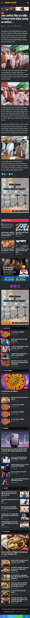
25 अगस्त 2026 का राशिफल (17, 405)
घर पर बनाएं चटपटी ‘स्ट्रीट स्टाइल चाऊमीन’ (18, 591)
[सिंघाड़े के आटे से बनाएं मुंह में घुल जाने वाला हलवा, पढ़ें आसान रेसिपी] (5, 563)
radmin (3, 26)
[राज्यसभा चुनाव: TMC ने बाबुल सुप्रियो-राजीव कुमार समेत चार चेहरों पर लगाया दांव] (24, 516)
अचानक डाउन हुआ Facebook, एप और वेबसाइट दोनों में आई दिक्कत (20, 465)
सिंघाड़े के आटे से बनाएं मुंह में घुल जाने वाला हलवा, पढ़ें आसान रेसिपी (19, 561)
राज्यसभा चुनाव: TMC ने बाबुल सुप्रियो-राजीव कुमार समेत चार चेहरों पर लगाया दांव (10, 515)
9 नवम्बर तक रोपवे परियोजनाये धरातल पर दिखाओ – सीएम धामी (19, 347)
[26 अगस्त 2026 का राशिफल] (5, 334)
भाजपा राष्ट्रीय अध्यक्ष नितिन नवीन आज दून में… (9, 500)
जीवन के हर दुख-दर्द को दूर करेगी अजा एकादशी (19, 398)
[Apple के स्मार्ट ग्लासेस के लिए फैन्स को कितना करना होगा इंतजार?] (5, 481)
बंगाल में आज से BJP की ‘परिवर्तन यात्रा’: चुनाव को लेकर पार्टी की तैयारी (9, 508)
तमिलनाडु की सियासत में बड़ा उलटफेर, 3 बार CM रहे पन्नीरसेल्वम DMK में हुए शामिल (9, 523)
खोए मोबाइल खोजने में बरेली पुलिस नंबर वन (22, 233)
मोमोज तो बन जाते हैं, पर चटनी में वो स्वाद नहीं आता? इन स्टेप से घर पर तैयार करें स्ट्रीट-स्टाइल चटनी (19, 584)
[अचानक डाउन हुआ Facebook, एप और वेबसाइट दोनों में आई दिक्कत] (5, 467)
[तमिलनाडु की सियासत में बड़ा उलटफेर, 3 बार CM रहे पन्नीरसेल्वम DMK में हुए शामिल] (24, 524)
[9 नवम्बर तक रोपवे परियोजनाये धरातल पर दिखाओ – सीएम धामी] (5, 349)
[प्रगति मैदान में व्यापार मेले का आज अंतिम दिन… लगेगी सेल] (7, 244)
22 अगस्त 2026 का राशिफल (17, 419)
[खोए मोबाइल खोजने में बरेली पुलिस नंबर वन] (22, 227)
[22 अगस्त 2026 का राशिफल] (5, 422)
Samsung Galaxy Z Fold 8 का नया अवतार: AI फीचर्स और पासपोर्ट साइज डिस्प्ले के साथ (14, 450)
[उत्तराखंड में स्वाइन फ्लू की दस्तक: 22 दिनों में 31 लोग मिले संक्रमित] (5, 356)
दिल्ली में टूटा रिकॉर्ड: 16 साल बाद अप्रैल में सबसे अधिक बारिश (22, 250)
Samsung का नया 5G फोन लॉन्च (18, 472)
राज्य (2, 13)
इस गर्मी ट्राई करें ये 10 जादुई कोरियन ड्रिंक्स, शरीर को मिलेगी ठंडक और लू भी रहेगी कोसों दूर (20, 577)
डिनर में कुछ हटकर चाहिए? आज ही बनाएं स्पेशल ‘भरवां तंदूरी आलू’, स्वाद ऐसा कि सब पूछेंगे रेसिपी (19, 599)
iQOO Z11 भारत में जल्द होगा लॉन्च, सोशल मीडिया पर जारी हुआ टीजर (19, 458)
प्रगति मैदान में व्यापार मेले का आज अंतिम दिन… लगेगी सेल (7, 250)
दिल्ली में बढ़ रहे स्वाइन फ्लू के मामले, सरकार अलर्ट (19, 340)
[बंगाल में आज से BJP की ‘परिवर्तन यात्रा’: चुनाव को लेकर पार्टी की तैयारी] (24, 509)
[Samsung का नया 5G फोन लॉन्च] (5, 474)
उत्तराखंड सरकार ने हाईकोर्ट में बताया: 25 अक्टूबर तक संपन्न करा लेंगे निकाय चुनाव (7, 234)
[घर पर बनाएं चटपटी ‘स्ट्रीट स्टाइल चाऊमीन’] (5, 593)
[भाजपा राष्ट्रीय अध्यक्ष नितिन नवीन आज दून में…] (24, 502)
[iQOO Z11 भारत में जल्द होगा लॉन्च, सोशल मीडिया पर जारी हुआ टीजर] (5, 460)
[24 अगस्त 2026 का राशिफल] (5, 414)
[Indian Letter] (10, 2)
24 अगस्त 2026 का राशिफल (17, 412)
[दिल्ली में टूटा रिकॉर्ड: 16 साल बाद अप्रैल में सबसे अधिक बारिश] (22, 244)
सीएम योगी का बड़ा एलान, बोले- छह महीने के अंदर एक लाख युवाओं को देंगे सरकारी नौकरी (19, 362)
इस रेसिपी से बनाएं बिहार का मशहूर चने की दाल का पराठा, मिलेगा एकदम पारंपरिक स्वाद (20, 569)
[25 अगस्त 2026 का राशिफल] (5, 407)
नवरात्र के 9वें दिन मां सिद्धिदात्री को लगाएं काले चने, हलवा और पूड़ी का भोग (14, 553)
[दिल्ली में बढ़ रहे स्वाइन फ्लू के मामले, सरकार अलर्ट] (5, 342)
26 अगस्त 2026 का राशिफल (17, 332)
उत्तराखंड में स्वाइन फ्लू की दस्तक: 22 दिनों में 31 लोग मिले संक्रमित (19, 354)
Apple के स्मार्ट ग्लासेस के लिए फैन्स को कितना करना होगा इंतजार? (20, 480)
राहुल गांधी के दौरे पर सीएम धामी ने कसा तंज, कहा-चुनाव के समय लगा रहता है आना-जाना (9, 493)
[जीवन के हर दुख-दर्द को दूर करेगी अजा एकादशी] (5, 400)
